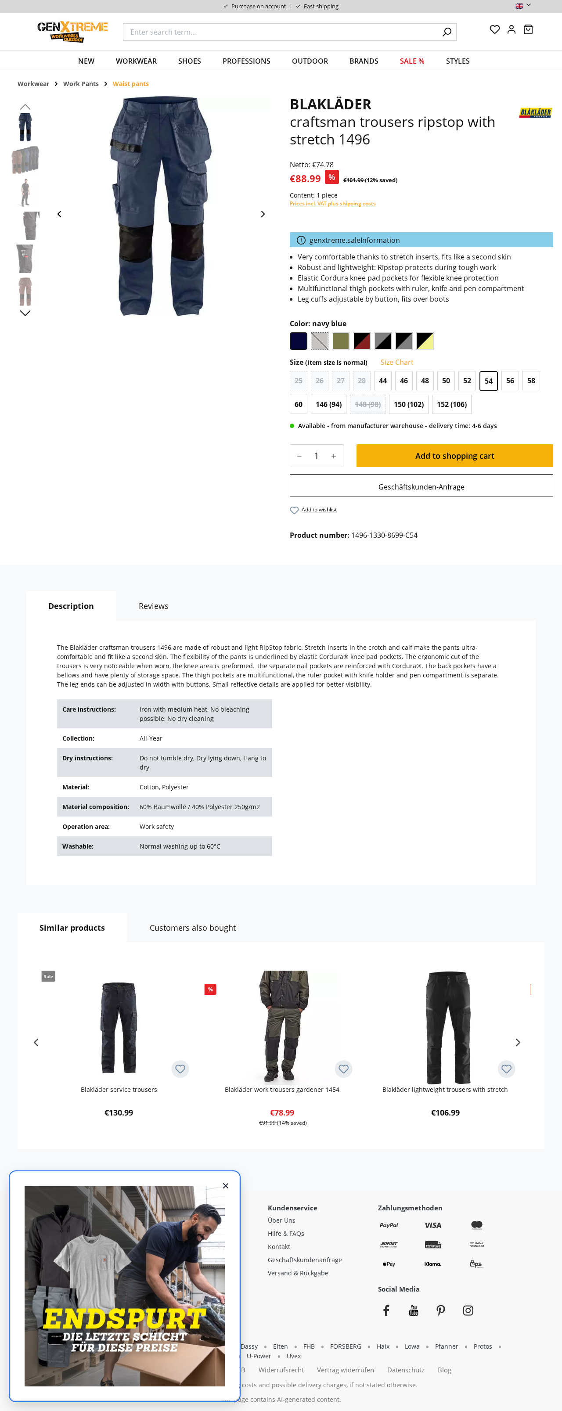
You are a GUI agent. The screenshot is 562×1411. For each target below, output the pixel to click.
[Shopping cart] (528, 32)
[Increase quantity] (336, 455)
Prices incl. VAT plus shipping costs (333, 203)
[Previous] (59, 216)
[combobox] (280, 32)
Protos (483, 1346)
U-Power (259, 1356)
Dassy (249, 1346)
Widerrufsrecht (281, 1369)
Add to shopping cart (454, 455)
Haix (383, 1346)
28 (362, 380)
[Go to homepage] (72, 31)
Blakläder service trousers (119, 1089)
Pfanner (446, 1346)
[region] (140, 216)
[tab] (71, 606)
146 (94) (329, 404)
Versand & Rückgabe (298, 1273)
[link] (421, 485)
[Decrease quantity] (296, 455)
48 (425, 380)
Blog (444, 1369)
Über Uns (281, 1220)
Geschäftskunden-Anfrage (421, 487)
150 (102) (409, 404)
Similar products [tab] (72, 927)
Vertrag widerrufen (345, 1369)
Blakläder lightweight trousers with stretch (445, 1089)
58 (531, 380)
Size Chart (396, 362)
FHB (309, 1346)
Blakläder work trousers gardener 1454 (282, 1089)
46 (404, 380)
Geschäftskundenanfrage (305, 1260)
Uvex (294, 1356)
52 (467, 380)
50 (446, 380)
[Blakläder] (535, 112)
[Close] (225, 1185)
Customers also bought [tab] (193, 927)
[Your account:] (511, 32)
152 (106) (452, 404)
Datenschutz (406, 1369)
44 (383, 380)
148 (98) (368, 404)
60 (299, 404)
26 (320, 380)
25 (299, 380)
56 (510, 380)
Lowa (412, 1346)
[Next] (263, 216)
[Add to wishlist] (180, 1069)
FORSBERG (345, 1346)
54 (489, 381)
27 (341, 380)
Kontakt (279, 1246)
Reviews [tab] (154, 606)
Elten (280, 1346)
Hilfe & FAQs (286, 1233)
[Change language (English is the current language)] (524, 6)
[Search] (447, 32)
